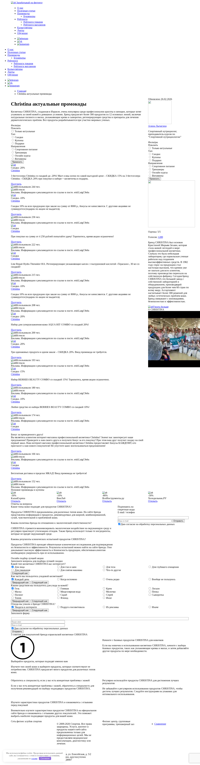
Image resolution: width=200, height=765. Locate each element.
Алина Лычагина (157, 126)
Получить (16, 184)
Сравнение (160, 724)
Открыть (15, 501)
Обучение (22, 33)
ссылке (34, 758)
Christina (15, 170)
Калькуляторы (24, 27)
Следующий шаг (20, 573)
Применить (17, 162)
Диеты (20, 30)
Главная (21, 91)
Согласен (45, 758)
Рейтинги (22, 19)
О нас (20, 8)
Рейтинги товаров (33, 22)
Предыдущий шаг (20, 582)
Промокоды (23, 13)
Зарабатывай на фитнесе (29, 2)
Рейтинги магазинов (34, 24)
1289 (160, 237)
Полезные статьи (26, 10)
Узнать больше (161, 306)
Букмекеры (29, 16)
